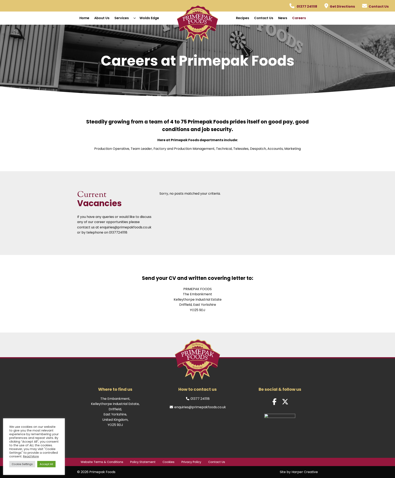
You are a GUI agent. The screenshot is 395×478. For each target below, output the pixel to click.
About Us (101, 18)
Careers (299, 18)
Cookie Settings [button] (22, 464)
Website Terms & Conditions (102, 462)
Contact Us (263, 18)
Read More (31, 456)
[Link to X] (285, 402)
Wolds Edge (149, 18)
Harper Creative (305, 472)
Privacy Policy (191, 462)
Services (121, 18)
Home (84, 18)
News (282, 18)
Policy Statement (143, 462)
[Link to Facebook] (274, 402)
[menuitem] (84, 18)
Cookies (168, 462)
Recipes (242, 18)
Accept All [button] (46, 464)
